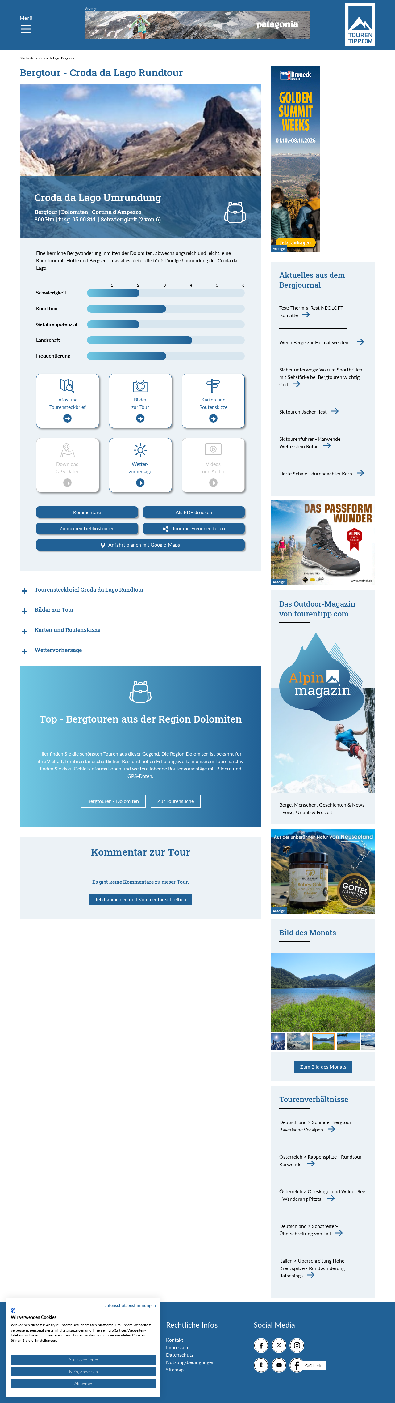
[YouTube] (279, 1365)
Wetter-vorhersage (140, 467)
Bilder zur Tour (140, 403)
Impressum (177, 1347)
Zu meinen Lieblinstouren (87, 528)
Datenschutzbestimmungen (129, 1305)
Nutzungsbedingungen (190, 1362)
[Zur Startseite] (360, 24)
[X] (279, 1345)
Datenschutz (179, 1355)
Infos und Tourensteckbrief (67, 403)
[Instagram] (296, 1345)
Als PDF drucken (194, 512)
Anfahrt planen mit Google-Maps (143, 544)
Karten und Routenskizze (213, 403)
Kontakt (174, 1340)
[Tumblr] (261, 1365)
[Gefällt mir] (296, 1365)
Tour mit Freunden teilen (198, 528)
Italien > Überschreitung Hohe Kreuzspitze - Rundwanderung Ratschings (312, 1268)
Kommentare (87, 512)
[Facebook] (261, 1345)
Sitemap (175, 1369)
